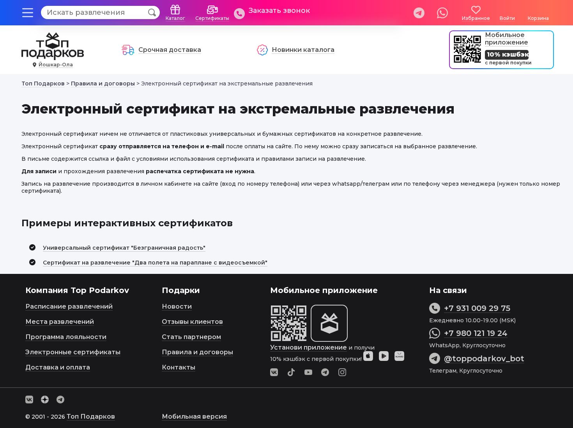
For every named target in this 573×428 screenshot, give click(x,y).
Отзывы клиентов (192, 321)
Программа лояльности (65, 337)
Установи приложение (308, 347)
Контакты (178, 367)
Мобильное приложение (506, 38)
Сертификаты (212, 18)
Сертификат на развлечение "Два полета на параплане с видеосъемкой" (155, 262)
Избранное (476, 18)
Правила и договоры (197, 352)
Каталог (175, 18)
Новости (177, 306)
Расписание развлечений (69, 306)
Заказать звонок (279, 10)
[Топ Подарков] (53, 56)
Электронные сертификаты (72, 352)
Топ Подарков (91, 416)
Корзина (538, 18)
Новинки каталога (303, 49)
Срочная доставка (169, 49)
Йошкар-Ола (56, 64)
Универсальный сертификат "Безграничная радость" (124, 247)
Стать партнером (191, 337)
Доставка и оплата (57, 367)
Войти (507, 18)
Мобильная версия (194, 416)
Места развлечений (59, 321)
